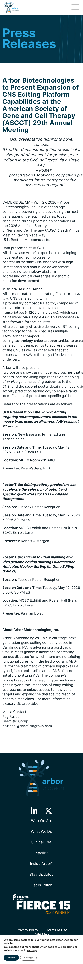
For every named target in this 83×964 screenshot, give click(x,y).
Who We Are (41, 820)
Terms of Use (56, 930)
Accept (11, 957)
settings (32, 950)
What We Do (41, 831)
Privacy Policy (27, 930)
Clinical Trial (41, 842)
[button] (34, 810)
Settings (28, 957)
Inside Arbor (41, 863)
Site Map (42, 934)
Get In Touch (41, 885)
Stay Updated (42, 874)
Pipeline (41, 853)
